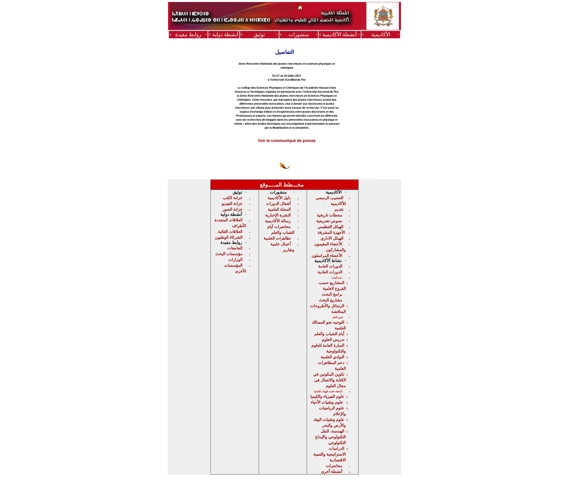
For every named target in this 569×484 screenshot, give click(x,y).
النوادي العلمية (332, 357)
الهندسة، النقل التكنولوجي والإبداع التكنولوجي (330, 436)
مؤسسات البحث (228, 253)
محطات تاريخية (329, 215)
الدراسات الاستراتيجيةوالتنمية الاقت (329, 454)
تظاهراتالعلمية (277, 238)
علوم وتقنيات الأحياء (327, 402)
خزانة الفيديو (232, 203)
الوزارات (235, 259)
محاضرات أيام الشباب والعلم (280, 229)
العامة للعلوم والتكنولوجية (328, 348)
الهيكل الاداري (332, 238)
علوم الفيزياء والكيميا (327, 396)
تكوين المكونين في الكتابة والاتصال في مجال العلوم (329, 379)
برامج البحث (332, 294)
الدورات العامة (330, 266)
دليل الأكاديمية (279, 197)
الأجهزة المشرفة (331, 232)
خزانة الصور (232, 209)
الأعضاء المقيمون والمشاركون (330, 246)
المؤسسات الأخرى (235, 268)
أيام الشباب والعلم (329, 333)
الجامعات (234, 248)
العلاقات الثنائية (230, 231)
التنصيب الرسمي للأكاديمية (331, 200)
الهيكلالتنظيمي (330, 226)
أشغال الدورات (278, 203)
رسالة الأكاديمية (278, 221)
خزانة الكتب (232, 197)
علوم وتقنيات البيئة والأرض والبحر (330, 422)
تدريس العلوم (333, 339)
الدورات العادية (330, 272)
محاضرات (334, 465)
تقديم (339, 209)
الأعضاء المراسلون (327, 255)
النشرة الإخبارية (278, 215)
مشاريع (330, 300)
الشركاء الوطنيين (228, 237)
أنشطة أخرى (331, 471)
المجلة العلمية (279, 209)
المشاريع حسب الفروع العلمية (332, 285)
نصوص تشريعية (329, 221)
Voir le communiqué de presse (287, 140)
